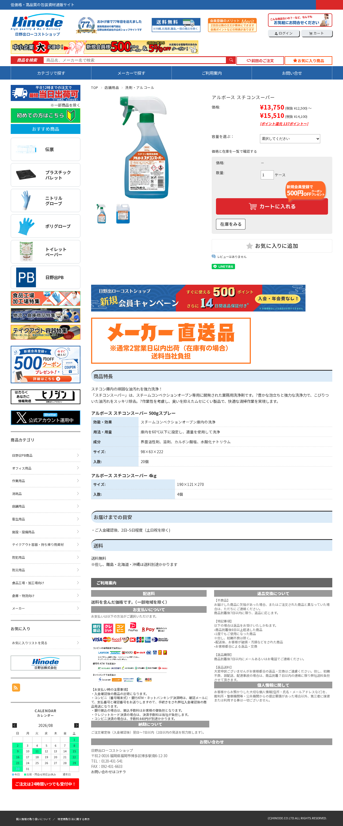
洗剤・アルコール (139, 87)
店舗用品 (112, 87)
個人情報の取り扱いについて (33, 819)
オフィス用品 (21, 468)
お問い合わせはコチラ (108, 771)
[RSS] (16, 689)
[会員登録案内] (45, 381)
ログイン (285, 33)
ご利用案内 (212, 73)
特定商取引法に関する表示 (74, 819)
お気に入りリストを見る (29, 642)
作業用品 (18, 480)
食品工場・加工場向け (28, 582)
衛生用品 (18, 519)
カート (318, 33)
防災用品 (18, 570)
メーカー (18, 608)
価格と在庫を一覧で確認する (234, 151)
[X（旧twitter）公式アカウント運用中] (45, 423)
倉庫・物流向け (23, 595)
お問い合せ (292, 73)
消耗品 (17, 493)
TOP (94, 87)
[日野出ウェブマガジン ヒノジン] (45, 402)
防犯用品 (18, 557)
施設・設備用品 (23, 532)
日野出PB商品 (22, 455)
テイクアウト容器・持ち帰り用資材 (38, 544)
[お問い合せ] (300, 25)
